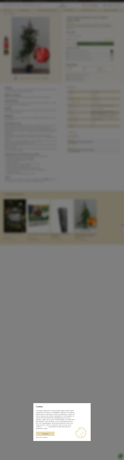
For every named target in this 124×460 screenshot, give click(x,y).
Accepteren (45, 433)
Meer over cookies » (42, 437)
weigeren (45, 426)
